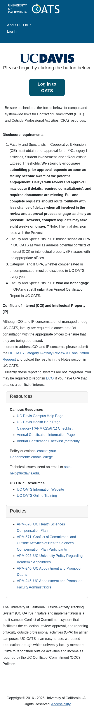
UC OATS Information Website (40, 489)
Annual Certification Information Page (46, 435)
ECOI (50, 378)
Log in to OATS (47, 87)
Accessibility (61, 704)
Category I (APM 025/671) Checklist (44, 428)
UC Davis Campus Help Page (40, 416)
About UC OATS (20, 25)
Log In (12, 31)
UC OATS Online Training (37, 495)
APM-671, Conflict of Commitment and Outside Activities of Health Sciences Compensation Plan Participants (46, 543)
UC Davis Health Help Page (39, 422)
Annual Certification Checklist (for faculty (48, 441)
